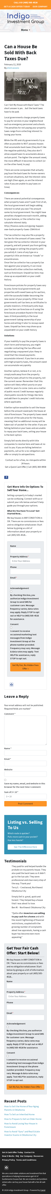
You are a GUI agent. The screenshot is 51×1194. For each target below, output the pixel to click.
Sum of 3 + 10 (11, 792)
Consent (14, 624)
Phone (13, 567)
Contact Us (29, 1152)
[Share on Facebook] (6, 477)
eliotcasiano (13, 68)
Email (13, 577)
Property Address (19, 556)
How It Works (8, 1156)
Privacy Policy (8, 1160)
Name (13, 546)
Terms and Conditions (26, 1160)
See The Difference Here (25, 847)
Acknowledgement (19, 588)
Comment (9, 713)
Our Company (40, 6)
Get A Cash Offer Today (17, 6)
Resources (38, 1156)
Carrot (42, 1190)
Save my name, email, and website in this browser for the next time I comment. (24, 785)
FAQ (17, 1156)
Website (8, 769)
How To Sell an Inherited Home (19, 1114)
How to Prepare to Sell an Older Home (23, 1119)
